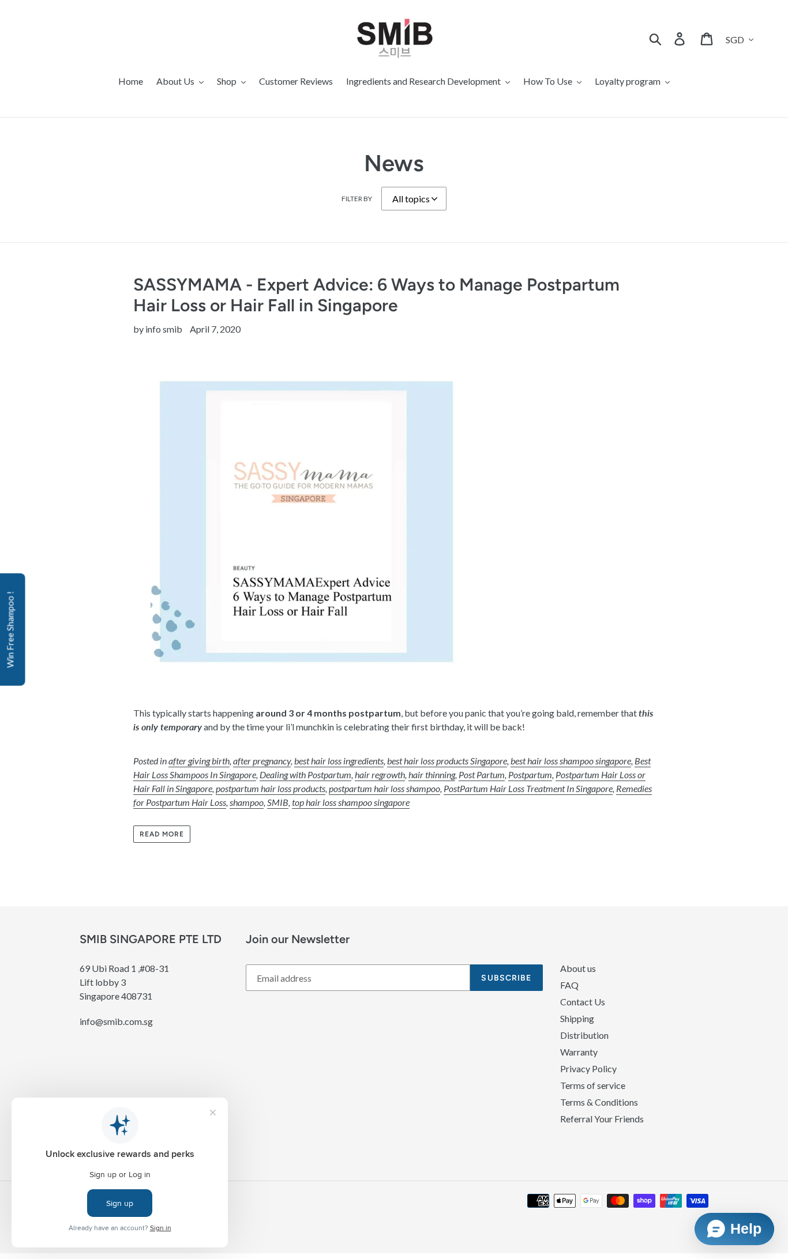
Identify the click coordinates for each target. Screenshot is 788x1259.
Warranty (579, 1051)
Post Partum (482, 774)
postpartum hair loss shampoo (384, 788)
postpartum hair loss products (270, 788)
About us (578, 968)
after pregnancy (262, 760)
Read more (162, 834)
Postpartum (530, 774)
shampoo (247, 802)
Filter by (357, 198)
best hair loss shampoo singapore (571, 760)
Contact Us (582, 1001)
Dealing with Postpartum (305, 774)
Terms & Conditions (599, 1101)
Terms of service (592, 1085)
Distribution (584, 1035)
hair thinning (431, 774)
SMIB (277, 802)
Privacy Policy (588, 1068)
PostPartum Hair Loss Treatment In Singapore (528, 788)
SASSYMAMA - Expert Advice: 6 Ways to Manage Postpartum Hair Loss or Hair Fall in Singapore (376, 295)
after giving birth (199, 760)
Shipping (577, 1018)
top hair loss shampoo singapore (351, 802)
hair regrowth (380, 774)
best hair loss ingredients (339, 760)
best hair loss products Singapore (447, 760)
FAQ (569, 984)
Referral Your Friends (602, 1118)
